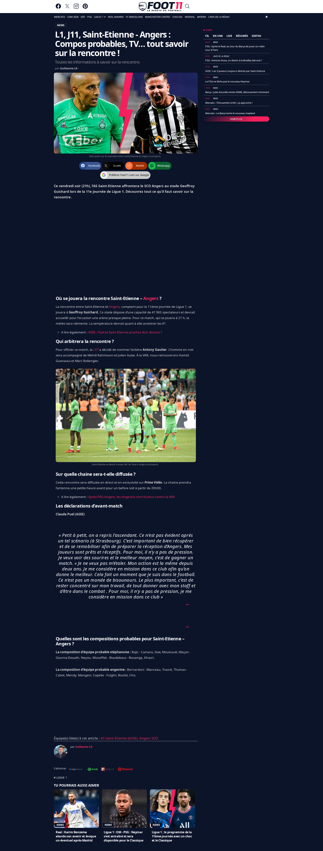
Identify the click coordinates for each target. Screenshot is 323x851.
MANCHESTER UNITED (157, 16)
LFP (96, 349)
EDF (83, 16)
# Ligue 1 (60, 777)
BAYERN (201, 16)
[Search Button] (187, 6)
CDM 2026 (73, 16)
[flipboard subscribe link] (107, 769)
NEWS (60, 25)
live (229, 36)
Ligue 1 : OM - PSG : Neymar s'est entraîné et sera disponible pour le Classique (123, 836)
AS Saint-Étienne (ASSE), (120, 738)
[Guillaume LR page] (60, 751)
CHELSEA (177, 16)
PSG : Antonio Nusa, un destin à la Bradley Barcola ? (233, 60)
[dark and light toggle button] (266, 17)
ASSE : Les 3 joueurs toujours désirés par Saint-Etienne (235, 71)
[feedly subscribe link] (92, 769)
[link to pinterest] (85, 8)
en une (218, 36)
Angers (150, 298)
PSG (89, 16)
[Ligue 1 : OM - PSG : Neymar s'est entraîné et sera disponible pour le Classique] (124, 808)
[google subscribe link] (76, 769)
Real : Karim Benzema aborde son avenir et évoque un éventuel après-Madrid (76, 836)
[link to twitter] (67, 8)
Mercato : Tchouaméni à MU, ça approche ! (229, 102)
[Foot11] (160, 6)
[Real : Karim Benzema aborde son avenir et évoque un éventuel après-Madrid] (76, 808)
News (60, 825)
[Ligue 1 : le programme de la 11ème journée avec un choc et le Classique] (172, 808)
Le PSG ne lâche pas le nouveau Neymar (227, 81)
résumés (242, 36)
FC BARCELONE (134, 16)
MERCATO (59, 16)
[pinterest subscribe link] (125, 769)
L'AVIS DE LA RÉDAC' (219, 16)
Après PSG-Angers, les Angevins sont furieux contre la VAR (131, 497)
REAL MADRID (116, 16)
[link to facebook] (58, 8)
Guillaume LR (69, 68)
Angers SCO (148, 738)
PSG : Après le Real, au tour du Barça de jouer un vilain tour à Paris (235, 48)
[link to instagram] (76, 8)
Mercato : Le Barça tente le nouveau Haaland (230, 113)
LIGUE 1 (98, 16)
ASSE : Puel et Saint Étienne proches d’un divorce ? (125, 332)
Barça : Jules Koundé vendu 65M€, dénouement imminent (237, 92)
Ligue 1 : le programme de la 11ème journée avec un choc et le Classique (172, 836)
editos (256, 36)
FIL (207, 36)
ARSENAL (190, 16)
